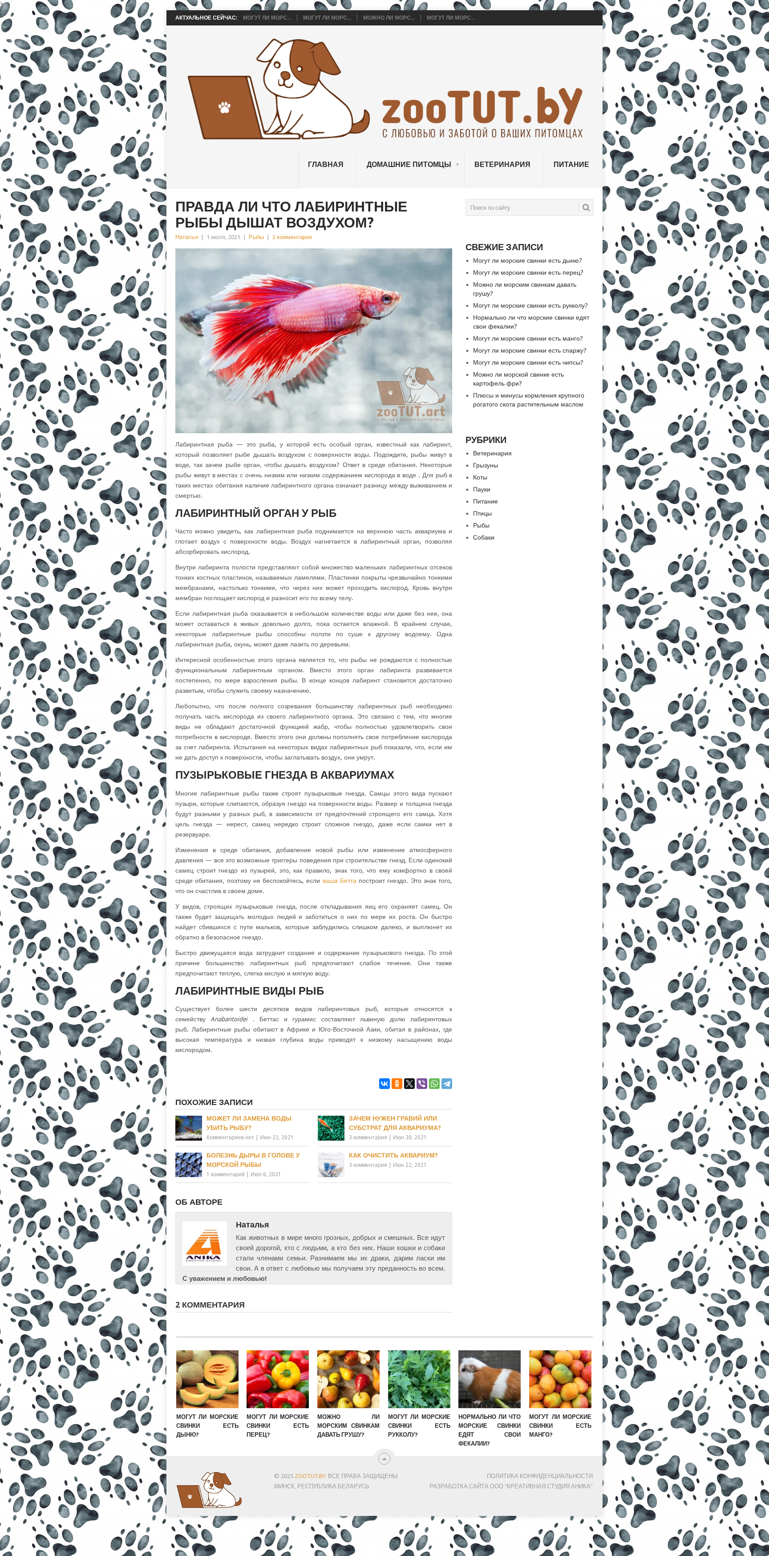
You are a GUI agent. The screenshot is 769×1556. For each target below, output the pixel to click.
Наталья (186, 237)
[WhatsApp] (434, 1083)
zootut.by (310, 1476)
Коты (480, 477)
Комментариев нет (230, 1137)
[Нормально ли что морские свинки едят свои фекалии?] (489, 1379)
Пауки (481, 489)
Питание (571, 164)
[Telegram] (446, 1083)
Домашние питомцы (409, 164)
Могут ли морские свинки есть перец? (528, 272)
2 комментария (292, 237)
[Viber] (422, 1083)
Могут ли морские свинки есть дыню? (527, 260)
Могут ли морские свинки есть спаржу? (530, 350)
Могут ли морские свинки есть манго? (528, 338)
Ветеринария (502, 164)
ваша (331, 880)
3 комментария (368, 1137)
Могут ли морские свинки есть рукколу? (530, 305)
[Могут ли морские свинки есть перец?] (278, 1379)
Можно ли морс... (389, 18)
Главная (326, 164)
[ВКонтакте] (384, 1083)
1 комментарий (225, 1174)
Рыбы (256, 237)
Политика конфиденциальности (540, 1476)
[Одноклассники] (397, 1083)
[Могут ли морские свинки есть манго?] (560, 1379)
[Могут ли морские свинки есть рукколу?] (419, 1379)
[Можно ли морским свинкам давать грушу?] (348, 1379)
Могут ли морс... (267, 18)
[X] (409, 1083)
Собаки (483, 537)
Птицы (482, 513)
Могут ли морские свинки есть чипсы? (528, 362)
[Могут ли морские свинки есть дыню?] (207, 1379)
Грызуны (485, 465)
